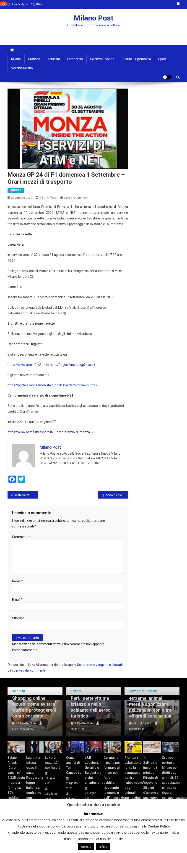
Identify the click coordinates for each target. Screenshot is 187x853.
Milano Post (93, 18)
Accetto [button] (86, 846)
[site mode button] (167, 77)
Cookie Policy (159, 826)
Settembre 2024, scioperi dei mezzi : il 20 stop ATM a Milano (26, 495)
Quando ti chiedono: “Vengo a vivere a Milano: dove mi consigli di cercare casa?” (114, 495)
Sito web (18, 618)
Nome (17, 581)
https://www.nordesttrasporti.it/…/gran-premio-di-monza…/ (50, 432)
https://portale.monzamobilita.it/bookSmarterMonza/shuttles (52, 385)
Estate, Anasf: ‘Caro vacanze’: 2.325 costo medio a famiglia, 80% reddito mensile (16, 780)
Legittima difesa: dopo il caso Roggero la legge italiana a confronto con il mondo (34, 780)
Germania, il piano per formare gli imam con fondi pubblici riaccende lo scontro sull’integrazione (112, 778)
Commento (21, 537)
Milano (16, 59)
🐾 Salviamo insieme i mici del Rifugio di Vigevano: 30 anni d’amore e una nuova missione (150, 780)
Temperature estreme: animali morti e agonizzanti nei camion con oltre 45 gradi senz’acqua (150, 704)
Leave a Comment (76, 197)
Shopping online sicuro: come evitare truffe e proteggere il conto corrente (34, 707)
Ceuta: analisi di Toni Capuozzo (73, 765)
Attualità (53, 59)
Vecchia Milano (22, 68)
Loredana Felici (51, 796)
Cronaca (34, 59)
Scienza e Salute (102, 59)
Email (17, 599)
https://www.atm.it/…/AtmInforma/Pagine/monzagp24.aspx (51, 365)
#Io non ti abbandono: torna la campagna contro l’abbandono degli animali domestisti (133, 778)
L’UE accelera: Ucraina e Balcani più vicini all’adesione (93, 770)
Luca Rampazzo (22, 729)
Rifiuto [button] (103, 846)
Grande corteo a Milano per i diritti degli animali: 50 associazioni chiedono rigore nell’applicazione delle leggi (170, 780)
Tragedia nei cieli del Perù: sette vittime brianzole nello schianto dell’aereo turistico (92, 704)
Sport (162, 59)
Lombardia (75, 59)
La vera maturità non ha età (52, 762)
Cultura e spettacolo (136, 59)
